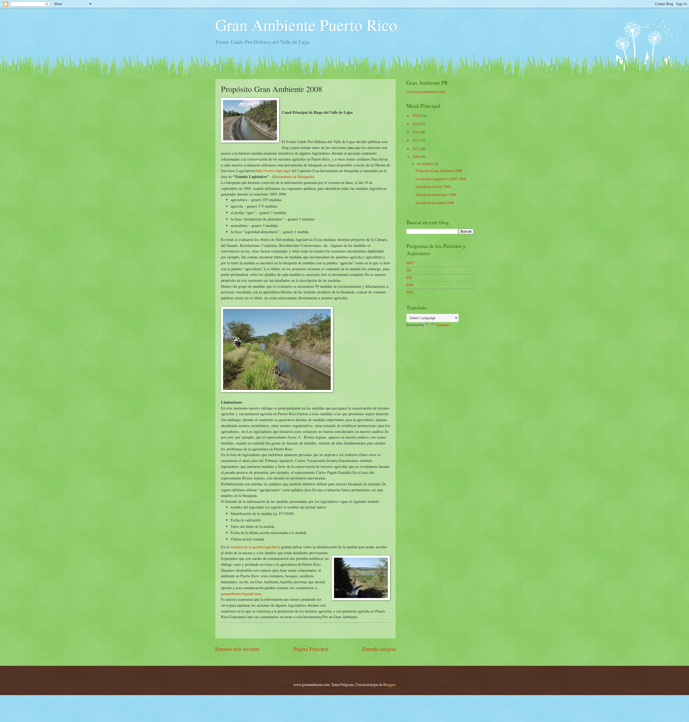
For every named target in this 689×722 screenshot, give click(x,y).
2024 (416, 115)
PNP (409, 284)
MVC (410, 262)
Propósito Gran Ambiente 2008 (439, 170)
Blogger (389, 684)
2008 (416, 156)
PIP (409, 277)
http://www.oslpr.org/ (272, 170)
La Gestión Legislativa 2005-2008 (441, 178)
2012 (416, 148)
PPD (409, 292)
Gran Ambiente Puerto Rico (306, 24)
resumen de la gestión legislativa (255, 546)
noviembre (425, 163)
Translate (442, 324)
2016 (416, 131)
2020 (416, 123)
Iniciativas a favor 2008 (433, 186)
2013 (416, 140)
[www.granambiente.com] (425, 91)
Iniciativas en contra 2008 (435, 202)
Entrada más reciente (237, 648)
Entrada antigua (379, 648)
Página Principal (311, 648)
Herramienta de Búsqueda (293, 176)
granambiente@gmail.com (241, 593)
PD (408, 270)
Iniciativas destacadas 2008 (436, 194)
